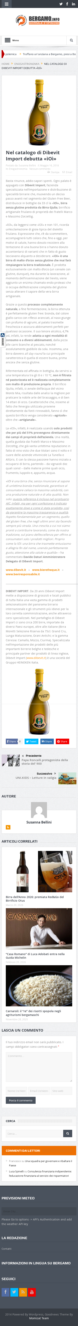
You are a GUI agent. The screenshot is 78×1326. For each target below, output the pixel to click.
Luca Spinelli (16, 1171)
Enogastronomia (18, 168)
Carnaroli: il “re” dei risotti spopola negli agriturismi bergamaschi (33, 1013)
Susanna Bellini (27, 165)
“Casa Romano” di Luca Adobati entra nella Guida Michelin (35, 955)
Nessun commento (39, 168)
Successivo (44, 773)
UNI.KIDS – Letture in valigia (36, 778)
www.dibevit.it (36, 658)
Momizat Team (39, 1318)
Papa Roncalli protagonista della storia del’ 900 (45, 762)
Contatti (6, 1248)
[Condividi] (3, 339)
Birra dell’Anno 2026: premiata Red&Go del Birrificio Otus (35, 898)
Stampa (55, 172)
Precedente (33, 756)
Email (69, 172)
